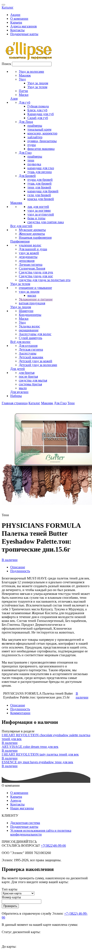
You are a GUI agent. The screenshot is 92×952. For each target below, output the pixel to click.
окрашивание (29, 330)
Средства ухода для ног (36, 276)
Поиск (6, 64)
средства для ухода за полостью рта (44, 280)
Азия (14, 98)
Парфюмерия (20, 241)
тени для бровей (39, 187)
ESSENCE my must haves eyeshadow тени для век (37, 762)
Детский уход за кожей (35, 361)
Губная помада (38, 106)
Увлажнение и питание (36, 299)
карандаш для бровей (42, 191)
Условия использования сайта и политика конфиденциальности (40, 832)
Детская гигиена (31, 349)
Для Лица (26, 122)
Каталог (7, 7)
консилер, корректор (42, 133)
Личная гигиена (30, 264)
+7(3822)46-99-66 (53, 845)
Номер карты (11, 897)
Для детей (17, 369)
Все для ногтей (21, 226)
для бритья (26, 372)
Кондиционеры (30, 315)
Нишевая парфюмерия (35, 237)
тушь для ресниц (39, 172)
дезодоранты (28, 257)
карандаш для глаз (40, 168)
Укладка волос (29, 326)
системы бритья (30, 384)
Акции (15, 15)
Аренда (15, 800)
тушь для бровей (39, 183)
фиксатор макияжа (41, 149)
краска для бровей (40, 199)
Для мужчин (19, 392)
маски (31, 295)
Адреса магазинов (23, 26)
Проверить (10, 906)
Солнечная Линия (32, 268)
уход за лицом (29, 291)
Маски (23, 95)
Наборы (16, 396)
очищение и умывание (35, 288)
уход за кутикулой (40, 214)
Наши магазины (22, 808)
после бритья (28, 376)
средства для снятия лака (45, 222)
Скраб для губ (37, 118)
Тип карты (9, 889)
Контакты (17, 30)
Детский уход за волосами (38, 365)
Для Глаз (25, 152)
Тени (71, 403)
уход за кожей (29, 253)
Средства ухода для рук (36, 272)
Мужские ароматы (32, 230)
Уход (22, 79)
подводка (34, 164)
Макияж (25, 75)
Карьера (16, 22)
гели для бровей (39, 195)
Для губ (24, 102)
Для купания (28, 345)
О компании (19, 18)
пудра (31, 145)
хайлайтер (34, 137)
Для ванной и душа (33, 249)
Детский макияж (31, 357)
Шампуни (26, 311)
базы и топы (36, 218)
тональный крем (39, 129)
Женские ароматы (32, 233)
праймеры (34, 125)
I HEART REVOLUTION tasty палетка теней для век (40, 754)
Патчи (23, 91)
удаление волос (30, 245)
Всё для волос (20, 342)
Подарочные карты (24, 34)
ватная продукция (32, 303)
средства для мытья (33, 380)
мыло (23, 388)
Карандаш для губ (40, 114)
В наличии (10, 560)
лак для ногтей (38, 206)
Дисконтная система (25, 823)
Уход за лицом (37, 83)
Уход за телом (37, 87)
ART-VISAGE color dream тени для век (30, 746)
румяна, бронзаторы (42, 141)
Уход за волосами (31, 71)
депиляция (26, 261)
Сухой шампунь (30, 338)
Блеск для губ (37, 110)
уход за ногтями (39, 210)
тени (30, 160)
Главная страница (15, 403)
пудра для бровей (40, 179)
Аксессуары (27, 353)
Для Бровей (27, 176)
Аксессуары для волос (35, 334)
